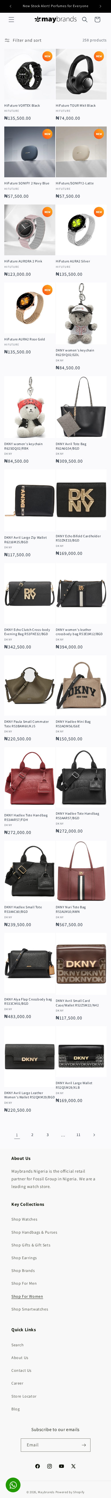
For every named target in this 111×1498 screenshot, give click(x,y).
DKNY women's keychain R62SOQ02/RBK (23, 446)
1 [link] (17, 1134)
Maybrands (46, 1492)
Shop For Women (27, 1296)
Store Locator (24, 1396)
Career (17, 1383)
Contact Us (21, 1370)
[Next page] (94, 1135)
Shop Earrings (24, 1257)
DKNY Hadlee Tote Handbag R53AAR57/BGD (77, 815)
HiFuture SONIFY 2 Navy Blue (26, 183)
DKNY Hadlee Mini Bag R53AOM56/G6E (73, 723)
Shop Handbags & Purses (34, 1232)
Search (17, 1344)
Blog (15, 1408)
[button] (11, 19)
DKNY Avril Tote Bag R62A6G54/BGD (71, 446)
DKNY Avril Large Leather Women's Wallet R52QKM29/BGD (29, 1095)
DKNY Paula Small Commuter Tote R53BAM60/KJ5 (26, 723)
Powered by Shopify (70, 1492)
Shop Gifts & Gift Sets (30, 1245)
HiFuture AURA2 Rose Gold (24, 339)
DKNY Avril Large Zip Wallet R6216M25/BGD (25, 539)
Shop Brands (23, 1270)
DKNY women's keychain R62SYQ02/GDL (75, 352)
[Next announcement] (100, 6)
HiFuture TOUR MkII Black (76, 105)
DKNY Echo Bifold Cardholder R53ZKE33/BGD (78, 538)
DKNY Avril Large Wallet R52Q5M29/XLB (74, 1085)
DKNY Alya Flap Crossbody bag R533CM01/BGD (28, 1001)
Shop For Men (24, 1283)
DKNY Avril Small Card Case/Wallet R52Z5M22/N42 (77, 1002)
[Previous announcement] (10, 6)
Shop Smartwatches (29, 1309)
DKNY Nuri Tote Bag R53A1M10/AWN (71, 909)
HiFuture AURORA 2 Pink (23, 261)
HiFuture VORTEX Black (22, 105)
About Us (19, 1357)
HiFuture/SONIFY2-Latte (75, 183)
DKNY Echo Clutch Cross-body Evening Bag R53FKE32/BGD (27, 631)
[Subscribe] (84, 1445)
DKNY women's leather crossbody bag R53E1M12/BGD (79, 631)
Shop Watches (24, 1219)
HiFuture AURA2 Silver (73, 261)
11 (78, 1134)
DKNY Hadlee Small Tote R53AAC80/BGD (23, 909)
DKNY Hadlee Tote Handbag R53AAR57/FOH (26, 817)
